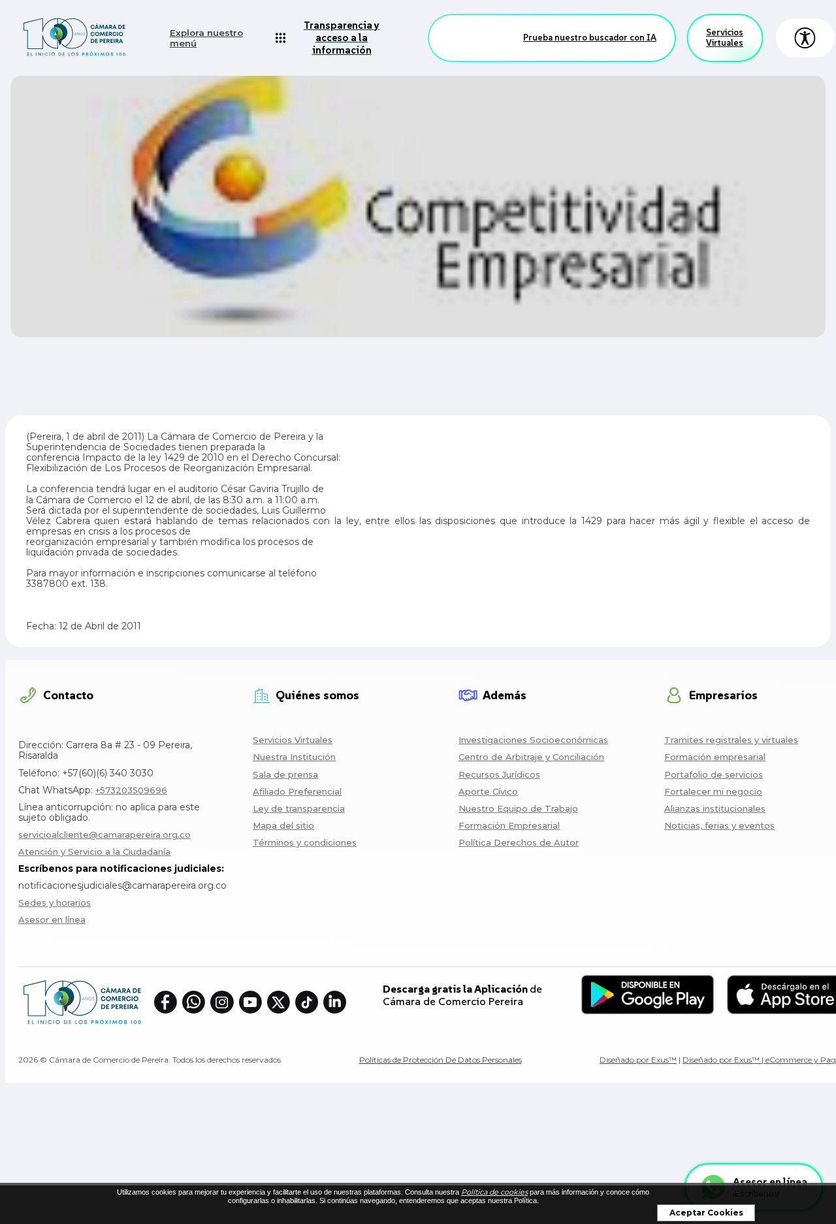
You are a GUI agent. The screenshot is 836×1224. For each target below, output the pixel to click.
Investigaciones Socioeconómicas (533, 740)
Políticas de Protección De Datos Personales (440, 1060)
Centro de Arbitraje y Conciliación (531, 757)
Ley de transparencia (299, 808)
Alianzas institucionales (714, 808)
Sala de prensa (285, 774)
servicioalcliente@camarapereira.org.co (104, 834)
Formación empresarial (714, 757)
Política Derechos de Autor (518, 842)
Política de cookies (494, 1192)
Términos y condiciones (305, 842)
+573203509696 (131, 790)
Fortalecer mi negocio (713, 791)
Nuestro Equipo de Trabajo (518, 808)
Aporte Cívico (488, 791)
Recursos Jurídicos (499, 774)
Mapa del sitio (283, 825)
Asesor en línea (52, 919)
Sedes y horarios (54, 902)
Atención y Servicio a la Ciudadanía (94, 851)
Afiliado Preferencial (297, 791)
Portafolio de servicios (713, 774)
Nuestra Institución (294, 757)
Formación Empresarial (509, 825)
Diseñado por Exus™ (638, 1060)
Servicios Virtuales (724, 37)
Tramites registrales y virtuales (731, 740)
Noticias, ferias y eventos (719, 825)
